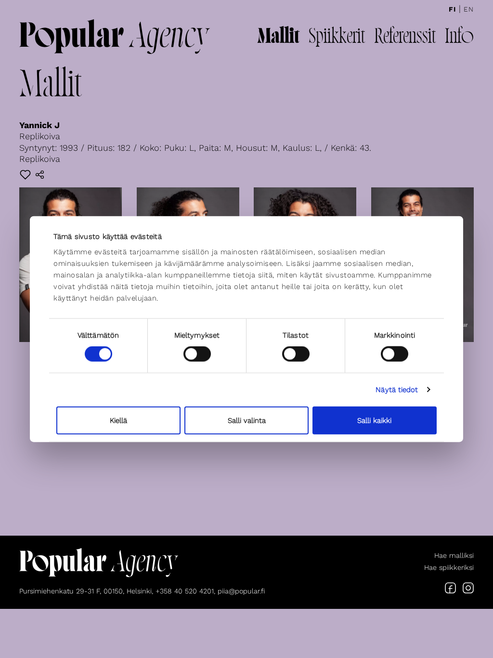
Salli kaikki (374, 420)
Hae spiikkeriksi (449, 567)
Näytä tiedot (397, 389)
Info (459, 37)
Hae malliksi (454, 555)
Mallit (278, 37)
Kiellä (118, 420)
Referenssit (405, 37)
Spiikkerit (337, 37)
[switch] (197, 354)
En (469, 9)
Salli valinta (247, 420)
